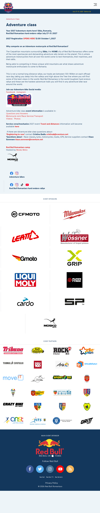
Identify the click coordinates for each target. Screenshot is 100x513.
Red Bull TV (50, 477)
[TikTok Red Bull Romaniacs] (22, 184)
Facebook (10, 92)
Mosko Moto (21, 150)
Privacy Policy (51, 483)
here (17, 126)
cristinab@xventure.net (57, 134)
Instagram (21, 92)
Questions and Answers (17, 113)
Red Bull (42, 477)
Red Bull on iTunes (50, 456)
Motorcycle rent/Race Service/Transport (24, 116)
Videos (9, 119)
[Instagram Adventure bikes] (16, 173)
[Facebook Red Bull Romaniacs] (11, 184)
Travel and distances (49, 124)
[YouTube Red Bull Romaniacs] (27, 184)
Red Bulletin (59, 477)
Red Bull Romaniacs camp (18, 147)
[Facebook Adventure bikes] (11, 173)
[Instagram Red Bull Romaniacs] (17, 184)
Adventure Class (12, 19)
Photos (17, 119)
